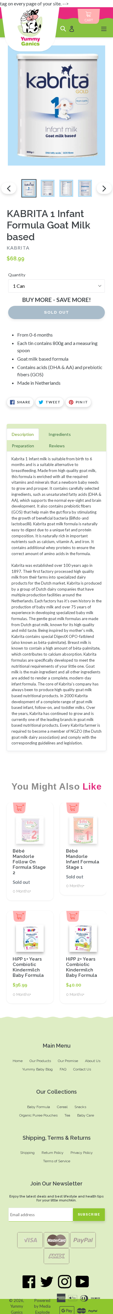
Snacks (80, 1107)
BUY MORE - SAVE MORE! (56, 299)
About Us (92, 1061)
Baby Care (85, 1115)
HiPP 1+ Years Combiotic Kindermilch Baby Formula (28, 967)
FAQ (63, 1069)
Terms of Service (56, 1161)
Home (18, 1061)
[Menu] (104, 28)
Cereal (62, 1107)
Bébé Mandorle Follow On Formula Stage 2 (29, 861)
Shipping (27, 1153)
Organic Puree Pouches (38, 1115)
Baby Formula (38, 1107)
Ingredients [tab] (60, 434)
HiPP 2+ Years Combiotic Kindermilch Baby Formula (81, 967)
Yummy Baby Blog (37, 1069)
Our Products (40, 1061)
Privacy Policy (82, 1153)
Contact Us (82, 1069)
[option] (29, 188)
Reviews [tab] (57, 445)
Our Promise (68, 1061)
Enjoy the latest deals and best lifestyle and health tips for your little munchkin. (56, 1198)
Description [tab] (23, 434)
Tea (67, 1115)
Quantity (16, 274)
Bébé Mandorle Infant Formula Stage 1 (82, 859)
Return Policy (53, 1153)
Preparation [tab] (23, 445)
